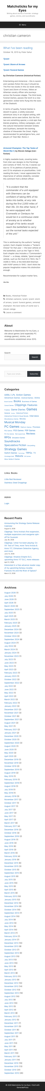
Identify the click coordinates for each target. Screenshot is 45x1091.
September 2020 (11, 743)
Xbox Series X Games (12, 459)
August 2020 (10, 746)
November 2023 (11, 656)
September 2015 (11, 873)
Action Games (23, 394)
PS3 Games (18, 430)
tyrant (25, 299)
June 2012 (8, 1003)
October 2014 (10, 910)
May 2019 (8, 776)
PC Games (11, 426)
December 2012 (11, 983)
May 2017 (8, 816)
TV (34, 453)
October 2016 (10, 833)
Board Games (8, 401)
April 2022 (8, 696)
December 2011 (11, 1023)
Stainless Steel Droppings (15, 483)
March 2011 (9, 1053)
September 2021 (11, 719)
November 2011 (11, 1026)
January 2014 (10, 940)
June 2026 (9, 599)
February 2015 (10, 896)
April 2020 (8, 756)
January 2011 (10, 1060)
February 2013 (10, 976)
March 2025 (9, 619)
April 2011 (8, 1050)
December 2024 (11, 629)
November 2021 (11, 713)
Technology (21, 453)
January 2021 (10, 733)
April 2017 (8, 819)
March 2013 (9, 973)
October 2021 (10, 716)
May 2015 (8, 886)
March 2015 (9, 893)
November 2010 (11, 1066)
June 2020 (9, 749)
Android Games (27, 398)
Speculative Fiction (15, 445)
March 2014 (9, 933)
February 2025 (10, 623)
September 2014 (11, 913)
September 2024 (11, 639)
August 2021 (9, 723)
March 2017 (9, 823)
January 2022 (10, 706)
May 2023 (8, 666)
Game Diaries (18, 409)
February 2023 (10, 673)
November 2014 (11, 906)
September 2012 (11, 993)
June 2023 (9, 663)
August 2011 (9, 1036)
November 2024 (11, 633)
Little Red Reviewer (12, 479)
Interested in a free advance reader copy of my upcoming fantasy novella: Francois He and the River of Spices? (22, 568)
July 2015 (8, 879)
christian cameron (13, 299)
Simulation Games (18, 438)
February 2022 (10, 703)
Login (6, 503)
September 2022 (11, 683)
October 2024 (10, 636)
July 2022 (8, 686)
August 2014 (10, 916)
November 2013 (11, 946)
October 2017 (10, 803)
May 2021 (8, 726)
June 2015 (8, 883)
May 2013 (8, 966)
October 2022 (10, 679)
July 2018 (8, 789)
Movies (23, 419)
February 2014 (10, 936)
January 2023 (10, 676)
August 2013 (10, 956)
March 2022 (9, 699)
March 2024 (9, 649)
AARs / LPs (9, 395)
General (7, 413)
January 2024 (10, 653)
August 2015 (9, 876)
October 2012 (10, 990)
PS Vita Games (9, 434)
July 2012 (8, 1000)
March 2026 (9, 606)
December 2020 (11, 736)
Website (19, 456)
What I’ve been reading (18, 48)
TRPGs (29, 453)
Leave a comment (14, 312)
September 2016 (11, 836)
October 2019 (10, 766)
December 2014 (11, 903)
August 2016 (10, 839)
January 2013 (10, 980)
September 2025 (11, 609)
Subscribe (34, 374)
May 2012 (8, 1006)
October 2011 (10, 1030)
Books (8, 296)
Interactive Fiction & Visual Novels (16, 416)
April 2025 (8, 616)
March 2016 (9, 853)
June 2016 (9, 843)
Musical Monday (14, 422)
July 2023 (8, 659)
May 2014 (8, 926)
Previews (36, 427)
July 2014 (8, 920)
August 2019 (10, 773)
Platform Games (26, 427)
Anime (37, 398)
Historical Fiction (19, 296)
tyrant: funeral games (22, 302)
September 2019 (11, 769)
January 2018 (10, 796)
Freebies (7, 410)
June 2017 (8, 813)
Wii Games (27, 456)
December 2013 (11, 943)
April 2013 (8, 970)
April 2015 (8, 890)
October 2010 (10, 1070)
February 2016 (10, 856)
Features (32, 405)
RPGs (7, 437)
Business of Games (29, 401)
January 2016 (10, 859)
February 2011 (10, 1056)
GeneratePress (22, 1087)
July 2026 (8, 596)
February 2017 (10, 826)
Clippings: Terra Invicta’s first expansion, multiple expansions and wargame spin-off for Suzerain (21, 534)
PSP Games (30, 430)
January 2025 (10, 626)
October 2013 (10, 950)
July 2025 (8, 613)
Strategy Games (15, 449)
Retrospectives (20, 434)
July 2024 (8, 646)
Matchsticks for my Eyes (22, 8)
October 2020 (10, 739)
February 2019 (10, 779)
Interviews (34, 416)
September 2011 (11, 1033)
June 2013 (9, 963)
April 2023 (8, 669)
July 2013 (8, 960)
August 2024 (10, 643)
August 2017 (9, 806)
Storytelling (31, 445)
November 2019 (11, 763)
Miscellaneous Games (11, 419)
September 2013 (11, 953)
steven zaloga (9, 309)
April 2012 (8, 1010)
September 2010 (11, 1073)
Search (7, 353)
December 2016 (11, 830)
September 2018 (11, 783)
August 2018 (9, 786)
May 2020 (8, 753)
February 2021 (10, 729)
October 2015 (10, 870)
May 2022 (8, 693)
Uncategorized (9, 456)
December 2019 (11, 759)
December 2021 (11, 709)
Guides (13, 413)
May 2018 (8, 793)
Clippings (20, 405)
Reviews (30, 433)
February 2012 (10, 1016)
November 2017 (11, 799)
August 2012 (9, 996)
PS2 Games (8, 430)
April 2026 (8, 603)
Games (31, 409)
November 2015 (11, 866)
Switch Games (10, 453)
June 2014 (9, 923)
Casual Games (9, 405)
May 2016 (8, 846)
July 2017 (8, 809)
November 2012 (11, 986)
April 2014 (8, 930)
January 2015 (10, 900)
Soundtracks (12, 441)
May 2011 (8, 1046)
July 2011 (8, 1040)
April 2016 (8, 850)
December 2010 (11, 1063)
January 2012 (10, 1020)
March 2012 (9, 1013)
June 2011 (8, 1043)
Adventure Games (12, 398)
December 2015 (11, 863)
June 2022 (9, 689)
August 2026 (10, 593)
